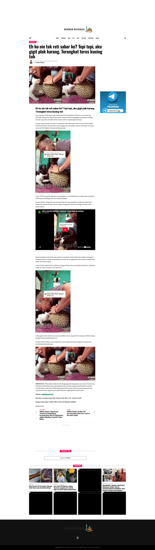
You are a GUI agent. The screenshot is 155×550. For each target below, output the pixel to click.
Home (57, 38)
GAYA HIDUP (90, 38)
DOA (73, 38)
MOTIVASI (84, 38)
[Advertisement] (77, 11)
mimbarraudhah (40, 62)
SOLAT (78, 38)
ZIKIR (69, 38)
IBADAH (97, 38)
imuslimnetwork (47, 394)
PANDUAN (63, 38)
